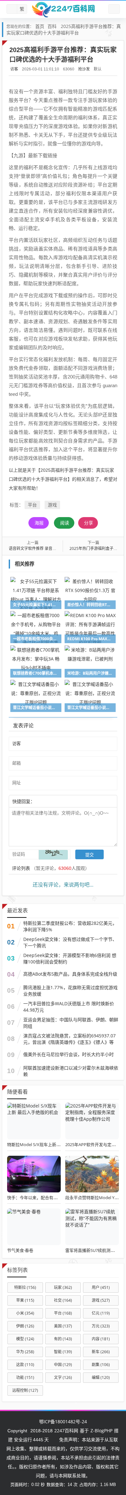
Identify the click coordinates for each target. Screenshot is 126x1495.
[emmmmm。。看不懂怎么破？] (52, 801)
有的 (63, 1339)
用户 (101, 1287)
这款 (25, 1364)
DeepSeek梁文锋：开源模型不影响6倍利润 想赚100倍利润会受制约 (69, 958)
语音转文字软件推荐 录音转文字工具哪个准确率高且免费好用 (61, 548)
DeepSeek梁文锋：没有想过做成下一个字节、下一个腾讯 (70, 942)
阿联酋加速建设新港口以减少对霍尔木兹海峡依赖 (70, 1071)
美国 (63, 1326)
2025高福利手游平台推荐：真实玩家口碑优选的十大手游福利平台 (63, 29)
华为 (25, 1351)
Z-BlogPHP (101, 1430)
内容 (101, 1339)
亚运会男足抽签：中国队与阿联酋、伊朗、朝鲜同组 (70, 1022)
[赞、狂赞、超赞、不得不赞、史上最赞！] (56, 801)
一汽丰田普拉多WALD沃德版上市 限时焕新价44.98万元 (68, 1006)
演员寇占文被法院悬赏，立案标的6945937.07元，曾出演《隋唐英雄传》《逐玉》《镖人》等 (69, 1039)
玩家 (63, 1287)
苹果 (25, 1300)
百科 (52, 26)
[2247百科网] (63, 9)
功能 (25, 1377)
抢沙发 (84, 69)
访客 (14, 69)
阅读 (64, 523)
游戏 (52, 505)
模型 (25, 1339)
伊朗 (25, 1326)
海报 (39, 523)
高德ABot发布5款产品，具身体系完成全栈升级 (70, 974)
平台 (32, 505)
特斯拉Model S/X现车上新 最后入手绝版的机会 (51, 1144)
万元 (101, 1326)
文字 (63, 1377)
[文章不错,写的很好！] (49, 801)
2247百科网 (66, 1430)
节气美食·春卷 (20, 1250)
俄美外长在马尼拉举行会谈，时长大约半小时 (68, 1054)
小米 (25, 1313)
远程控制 (25, 1390)
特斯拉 (25, 1287)
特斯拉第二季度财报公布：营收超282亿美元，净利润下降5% (70, 926)
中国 (63, 1364)
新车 (101, 1351)
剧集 (101, 1364)
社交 (63, 1300)
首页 (39, 26)
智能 (63, 1351)
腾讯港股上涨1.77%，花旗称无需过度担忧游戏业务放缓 (70, 990)
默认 (97, 69)
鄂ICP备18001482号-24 (63, 1421)
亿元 (101, 1313)
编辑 (101, 1377)
